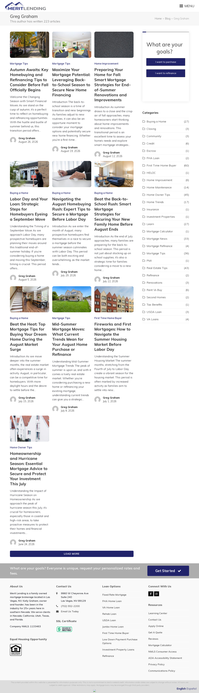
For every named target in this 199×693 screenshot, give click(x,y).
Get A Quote (155, 632)
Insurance (153, 209)
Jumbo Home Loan (113, 626)
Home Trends (155, 202)
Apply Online (156, 626)
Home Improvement (106, 63)
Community (154, 136)
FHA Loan (153, 158)
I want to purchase (165, 61)
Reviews (153, 638)
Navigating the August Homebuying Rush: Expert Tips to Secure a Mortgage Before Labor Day (71, 209)
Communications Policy (161, 670)
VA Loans (153, 319)
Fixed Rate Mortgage (114, 594)
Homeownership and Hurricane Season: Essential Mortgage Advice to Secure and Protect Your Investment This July (28, 468)
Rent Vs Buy (154, 290)
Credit (150, 143)
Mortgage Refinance (159, 246)
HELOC (151, 173)
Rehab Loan (109, 613)
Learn (150, 224)
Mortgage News (157, 238)
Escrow (151, 151)
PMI (149, 260)
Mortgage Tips (19, 63)
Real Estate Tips (157, 268)
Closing (151, 129)
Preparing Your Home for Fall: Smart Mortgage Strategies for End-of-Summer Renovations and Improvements (112, 84)
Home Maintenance (159, 187)
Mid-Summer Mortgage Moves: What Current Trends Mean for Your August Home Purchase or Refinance (69, 339)
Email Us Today (70, 611)
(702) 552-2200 (70, 606)
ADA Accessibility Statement (165, 657)
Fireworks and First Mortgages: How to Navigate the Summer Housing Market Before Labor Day (112, 337)
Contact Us (154, 619)
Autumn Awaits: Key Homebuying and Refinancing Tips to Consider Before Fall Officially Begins (29, 79)
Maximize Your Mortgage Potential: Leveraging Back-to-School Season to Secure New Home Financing (71, 82)
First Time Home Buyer (108, 318)
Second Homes (156, 297)
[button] (187, 5)
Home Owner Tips (21, 447)
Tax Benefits (154, 304)
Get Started (165, 571)
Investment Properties (161, 216)
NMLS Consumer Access (162, 651)
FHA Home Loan (112, 601)
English (181, 688)
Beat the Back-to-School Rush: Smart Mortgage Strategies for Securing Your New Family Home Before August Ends (113, 214)
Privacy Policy (156, 664)
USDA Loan (154, 312)
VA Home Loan (111, 607)
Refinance (153, 275)
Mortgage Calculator (160, 231)
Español (192, 688)
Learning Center (157, 613)
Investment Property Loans (118, 649)
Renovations (154, 282)
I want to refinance (165, 73)
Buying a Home (19, 192)
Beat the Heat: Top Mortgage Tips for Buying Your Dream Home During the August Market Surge (28, 337)
